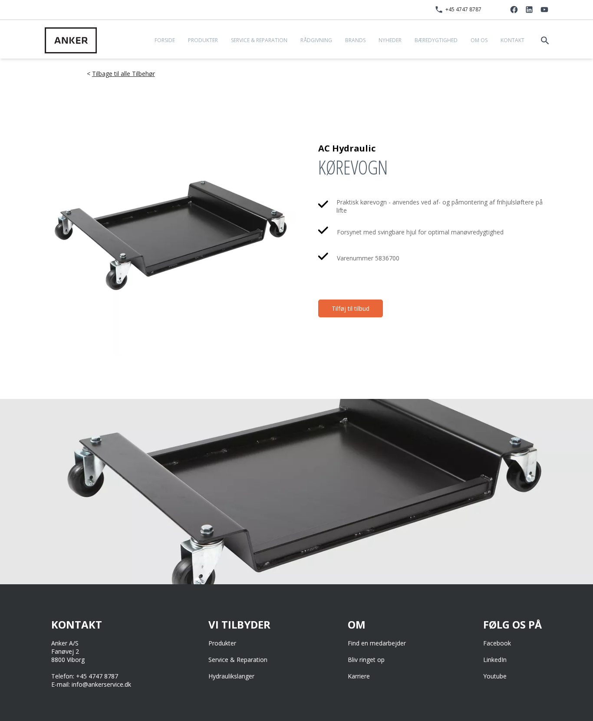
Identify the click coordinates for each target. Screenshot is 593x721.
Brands (355, 40)
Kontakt (512, 40)
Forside (165, 40)
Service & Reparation (259, 40)
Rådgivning (316, 40)
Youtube (495, 676)
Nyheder (390, 40)
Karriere (359, 676)
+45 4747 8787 (463, 9)
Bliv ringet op (366, 659)
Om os (479, 40)
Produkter (203, 40)
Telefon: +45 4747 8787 (84, 676)
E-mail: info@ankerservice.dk (91, 684)
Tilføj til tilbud (350, 308)
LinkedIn (495, 659)
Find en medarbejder (377, 643)
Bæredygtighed (436, 40)
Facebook (497, 643)
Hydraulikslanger (231, 676)
